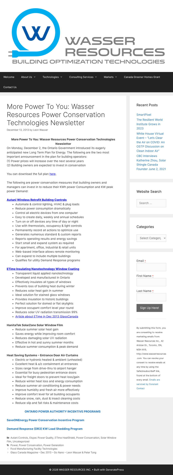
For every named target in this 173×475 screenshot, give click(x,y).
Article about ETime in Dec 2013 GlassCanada (46, 316)
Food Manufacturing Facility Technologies (33, 448)
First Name (145, 276)
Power (14, 445)
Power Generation (53, 445)
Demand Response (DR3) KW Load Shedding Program (45, 428)
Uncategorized (21, 441)
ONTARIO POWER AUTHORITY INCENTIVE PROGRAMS (63, 411)
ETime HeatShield (65, 437)
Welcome (8, 77)
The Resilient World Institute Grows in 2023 (150, 124)
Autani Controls (19, 437)
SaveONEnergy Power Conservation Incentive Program (45, 420)
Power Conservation (87, 437)
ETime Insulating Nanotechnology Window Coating (43, 269)
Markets (109, 77)
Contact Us (10, 87)
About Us (26, 77)
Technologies (51, 77)
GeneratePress (115, 469)
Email (141, 260)
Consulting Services (81, 77)
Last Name (145, 291)
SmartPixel (144, 114)
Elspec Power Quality (41, 437)
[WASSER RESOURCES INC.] (86, 35)
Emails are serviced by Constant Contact (148, 384)
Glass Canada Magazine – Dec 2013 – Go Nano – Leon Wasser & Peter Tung (53, 452)
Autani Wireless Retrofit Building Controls (37, 200)
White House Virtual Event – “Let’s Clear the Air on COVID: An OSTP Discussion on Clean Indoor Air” (151, 142)
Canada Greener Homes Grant (142, 77)
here (53, 174)
